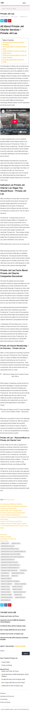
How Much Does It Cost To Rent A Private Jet (12, 557)
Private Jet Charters (6, 584)
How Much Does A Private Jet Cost (9, 548)
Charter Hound (4, 16)
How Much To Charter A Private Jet (10, 567)
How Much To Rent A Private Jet (9, 570)
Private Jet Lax (10, 500)
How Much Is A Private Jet (8, 539)
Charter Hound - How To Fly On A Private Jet (17, 709)
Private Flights (5, 575)
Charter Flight (5, 543)
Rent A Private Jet (5, 600)
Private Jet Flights (17, 586)
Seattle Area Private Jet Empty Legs (11, 634)
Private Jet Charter (5, 537)
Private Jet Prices (17, 589)
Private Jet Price (5, 589)
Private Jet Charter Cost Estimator (10, 581)
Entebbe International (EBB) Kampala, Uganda (13, 523)
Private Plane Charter (6, 597)
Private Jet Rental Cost (19, 592)
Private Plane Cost (20, 597)
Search (2, 651)
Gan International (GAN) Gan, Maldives (11, 504)
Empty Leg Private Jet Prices (9, 616)
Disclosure (3, 534)
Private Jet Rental (11, 8)
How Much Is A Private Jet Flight (9, 562)
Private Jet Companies (20, 584)
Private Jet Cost (5, 586)
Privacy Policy (4, 541)
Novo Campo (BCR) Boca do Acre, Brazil (12, 630)
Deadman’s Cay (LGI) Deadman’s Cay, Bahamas (13, 506)
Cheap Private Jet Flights (7, 546)
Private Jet (15, 575)
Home (3, 8)
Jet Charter (23, 570)
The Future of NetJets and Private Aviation (12, 513)
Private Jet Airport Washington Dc (10, 515)
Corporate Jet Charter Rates (8, 508)
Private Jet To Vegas (6, 594)
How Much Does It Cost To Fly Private (10, 554)
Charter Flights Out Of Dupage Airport (11, 510)
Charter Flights (16, 543)
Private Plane (17, 594)
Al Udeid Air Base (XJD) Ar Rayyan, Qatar (13, 626)
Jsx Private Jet (5, 573)
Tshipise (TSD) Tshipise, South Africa (11, 521)
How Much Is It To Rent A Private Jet (10, 565)
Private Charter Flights (18, 573)
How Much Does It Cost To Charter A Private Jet (13, 551)
